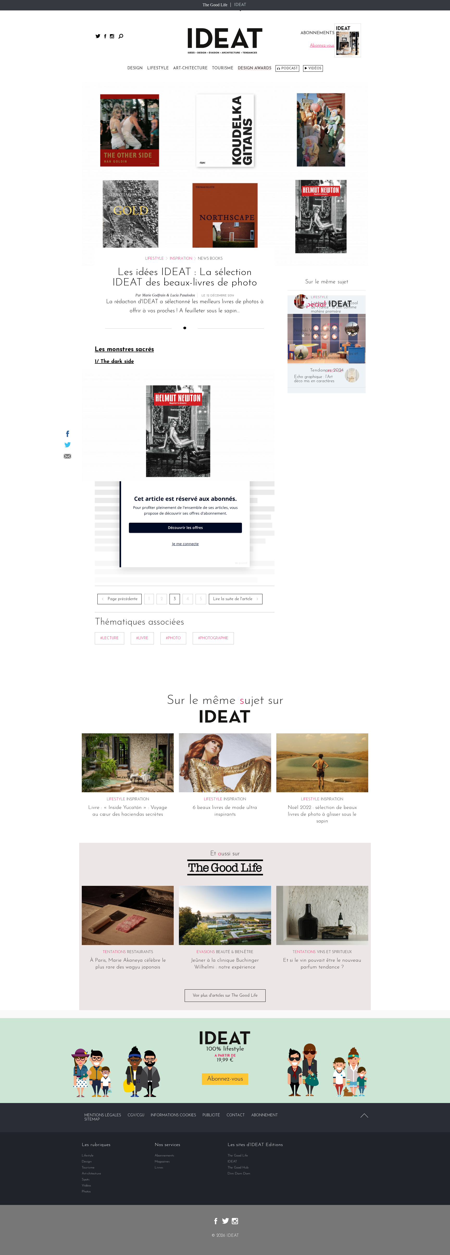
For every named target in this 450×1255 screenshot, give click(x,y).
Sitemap (92, 1120)
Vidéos (314, 68)
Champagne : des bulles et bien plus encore (334, 356)
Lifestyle (158, 68)
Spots (86, 1179)
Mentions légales (102, 1115)
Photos (86, 1191)
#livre (142, 638)
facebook (105, 36)
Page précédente (123, 599)
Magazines (162, 1161)
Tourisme (222, 68)
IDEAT (240, 5)
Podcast (289, 68)
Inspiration (181, 259)
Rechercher (120, 36)
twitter (98, 36)
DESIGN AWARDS (254, 68)
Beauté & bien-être (234, 952)
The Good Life (215, 5)
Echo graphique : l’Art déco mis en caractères (314, 379)
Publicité (211, 1115)
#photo (173, 638)
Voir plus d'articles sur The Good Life (225, 996)
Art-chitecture (190, 68)
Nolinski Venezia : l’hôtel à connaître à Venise (317, 332)
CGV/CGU (136, 1115)
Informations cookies (173, 1115)
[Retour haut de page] (364, 1115)
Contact (236, 1115)
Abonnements (164, 1155)
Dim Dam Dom (239, 1173)
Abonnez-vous (225, 1079)
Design (135, 68)
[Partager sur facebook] (67, 434)
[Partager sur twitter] (67, 444)
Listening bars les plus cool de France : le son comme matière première (334, 307)
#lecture (109, 638)
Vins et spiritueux (334, 952)
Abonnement (264, 1115)
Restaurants (140, 952)
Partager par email (67, 456)
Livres (159, 1167)
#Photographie (213, 638)
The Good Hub (238, 1167)
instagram (112, 36)
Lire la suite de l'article (232, 599)
